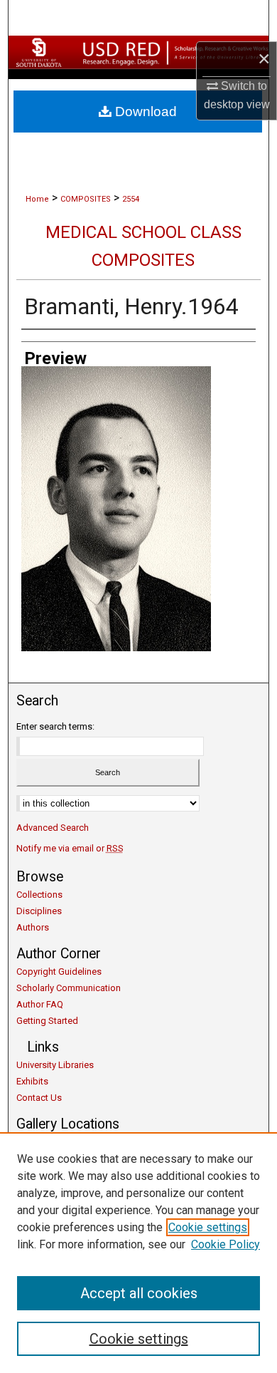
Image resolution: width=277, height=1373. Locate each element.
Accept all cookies (138, 1293)
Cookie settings (207, 1227)
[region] (138, 1252)
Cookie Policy (225, 1244)
